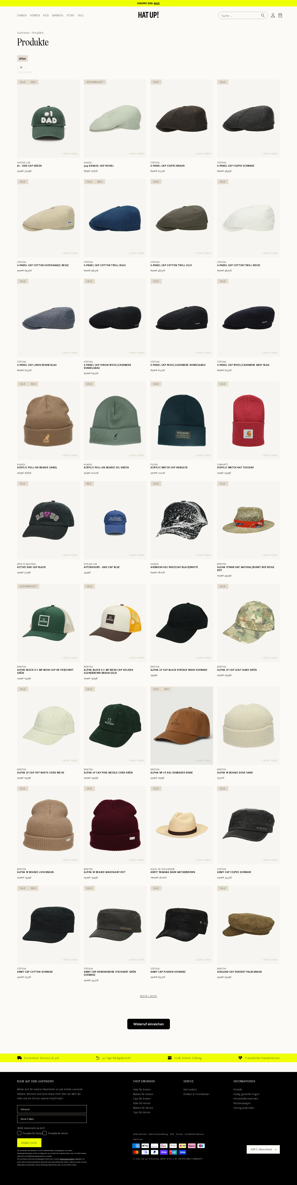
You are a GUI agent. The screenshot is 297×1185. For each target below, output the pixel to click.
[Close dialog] (203, 502)
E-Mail (96, 616)
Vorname (97, 596)
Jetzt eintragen (148, 655)
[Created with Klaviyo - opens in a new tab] (148, 685)
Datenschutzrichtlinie (142, 673)
